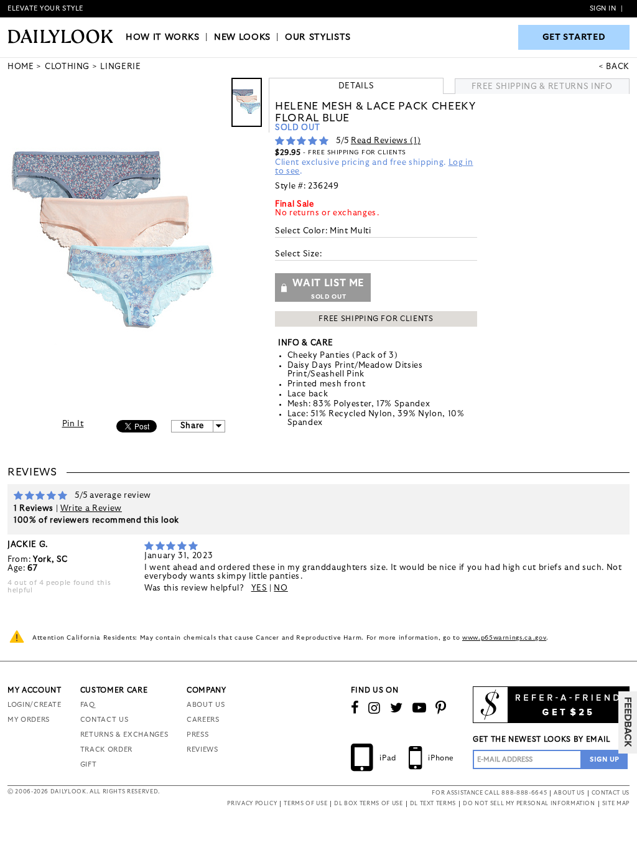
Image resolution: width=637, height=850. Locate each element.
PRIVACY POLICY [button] (252, 803)
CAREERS (203, 719)
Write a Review (91, 509)
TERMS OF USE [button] (305, 803)
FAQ (87, 704)
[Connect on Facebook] (355, 708)
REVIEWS (202, 749)
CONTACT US (104, 719)
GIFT (88, 764)
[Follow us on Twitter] (396, 708)
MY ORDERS (28, 719)
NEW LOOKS (242, 37)
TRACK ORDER (106, 749)
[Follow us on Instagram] (374, 708)
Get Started (574, 37)
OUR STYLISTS (318, 37)
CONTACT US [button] (611, 793)
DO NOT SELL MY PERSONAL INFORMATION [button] (529, 803)
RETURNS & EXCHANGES (124, 734)
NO (280, 588)
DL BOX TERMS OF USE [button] (368, 803)
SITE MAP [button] (616, 803)
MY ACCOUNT (34, 690)
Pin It (73, 424)
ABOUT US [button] (569, 793)
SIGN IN (603, 8)
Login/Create (34, 704)
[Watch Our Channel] (419, 708)
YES (259, 588)
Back (618, 67)
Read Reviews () (386, 141)
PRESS (197, 734)
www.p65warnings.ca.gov (504, 638)
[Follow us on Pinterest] (441, 708)
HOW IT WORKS (163, 37)
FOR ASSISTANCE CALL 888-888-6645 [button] (489, 793)
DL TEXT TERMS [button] (433, 803)
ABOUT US (206, 704)
